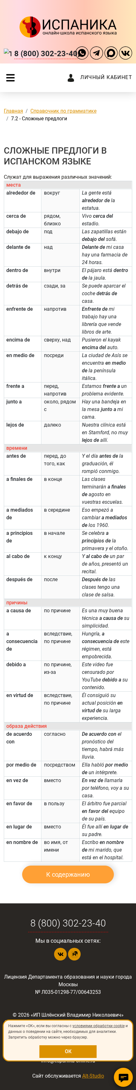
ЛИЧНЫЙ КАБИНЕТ (106, 77)
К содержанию (68, 874)
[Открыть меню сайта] (10, 78)
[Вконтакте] (60, 954)
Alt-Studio (93, 1076)
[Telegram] (96, 54)
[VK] (125, 54)
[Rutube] (74, 954)
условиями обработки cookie (98, 1026)
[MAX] (111, 54)
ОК (68, 1051)
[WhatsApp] (82, 54)
